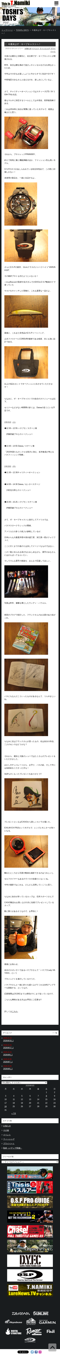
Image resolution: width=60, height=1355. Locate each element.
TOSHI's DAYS (22, 30)
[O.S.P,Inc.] (30, 1343)
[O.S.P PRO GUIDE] (30, 1209)
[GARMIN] (47, 1324)
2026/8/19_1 (8, 1041)
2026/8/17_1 (8, 1048)
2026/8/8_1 (8, 1055)
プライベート (9, 1144)
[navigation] (56, 3)
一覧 (55, 1033)
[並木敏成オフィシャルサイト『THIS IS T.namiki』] (20, 6)
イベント (35, 49)
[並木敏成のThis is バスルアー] (30, 1194)
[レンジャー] (34, 1335)
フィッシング (44, 49)
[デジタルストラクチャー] (13, 1335)
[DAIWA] (20, 1316)
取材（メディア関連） (12, 1148)
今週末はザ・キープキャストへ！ (24, 44)
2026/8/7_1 (8, 1062)
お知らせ (28, 49)
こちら (15, 1011)
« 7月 (14, 1113)
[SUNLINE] (41, 1316)
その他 (6, 1130)
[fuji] (50, 1335)
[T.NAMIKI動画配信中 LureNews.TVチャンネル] (30, 1297)
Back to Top (52, 1347)
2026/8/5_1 (8, 1069)
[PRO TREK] (31, 1324)
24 (6, 1106)
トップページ (7, 30)
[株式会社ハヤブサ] (13, 1324)
